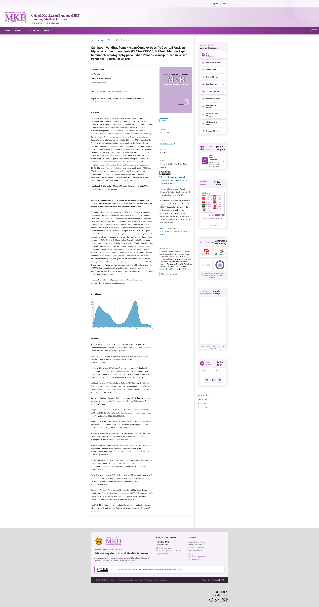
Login (224, 4)
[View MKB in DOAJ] (206, 265)
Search (314, 29)
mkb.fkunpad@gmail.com (197, 557)
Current (7, 31)
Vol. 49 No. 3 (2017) (115, 40)
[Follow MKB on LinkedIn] (219, 380)
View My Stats (213, 225)
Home (93, 40)
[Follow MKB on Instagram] (206, 380)
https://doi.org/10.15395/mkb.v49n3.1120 (111, 91)
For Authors (202, 403)
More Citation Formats (169, 274)
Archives (18, 31)
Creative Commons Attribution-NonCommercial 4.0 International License (175, 180)
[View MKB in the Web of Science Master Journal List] (220, 265)
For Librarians (203, 407)
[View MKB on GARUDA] (206, 252)
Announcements (33, 31)
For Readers (202, 400)
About (46, 31)
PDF (164, 120)
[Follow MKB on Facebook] (213, 380)
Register (215, 4)
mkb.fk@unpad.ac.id (195, 559)
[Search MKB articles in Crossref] (220, 252)
